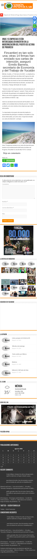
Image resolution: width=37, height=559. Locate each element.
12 (13, 457)
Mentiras (14, 362)
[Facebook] (35, 18)
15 (29, 457)
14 (23, 457)
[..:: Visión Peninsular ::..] (18, 5)
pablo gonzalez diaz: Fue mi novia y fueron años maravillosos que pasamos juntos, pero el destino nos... (20, 493)
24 (3, 462)
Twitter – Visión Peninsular (10, 506)
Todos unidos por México (19, 354)
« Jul (1, 466)
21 (23, 460)
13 (18, 457)
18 (8, 460)
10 (3, 457)
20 (18, 460)
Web (3, 213)
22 (29, 460)
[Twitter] (35, 22)
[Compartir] (35, 30)
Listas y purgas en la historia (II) (21, 338)
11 (8, 457)
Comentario (5, 184)
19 (13, 460)
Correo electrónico (8, 207)
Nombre (5, 201)
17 (3, 460)
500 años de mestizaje (18, 346)
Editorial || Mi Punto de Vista (20, 370)
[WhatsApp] (35, 26)
